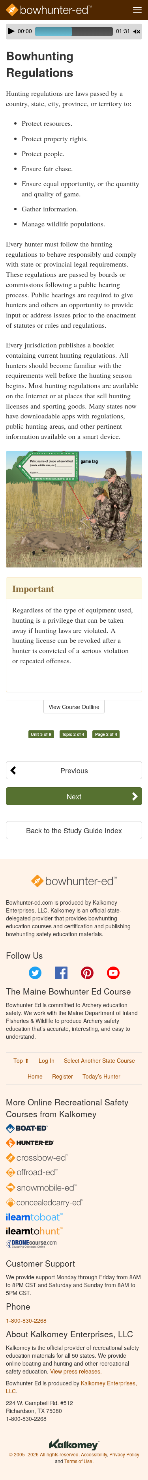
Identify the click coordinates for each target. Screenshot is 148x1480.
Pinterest (87, 973)
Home (35, 1076)
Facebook (61, 973)
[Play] (11, 31)
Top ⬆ (21, 1060)
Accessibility (94, 1454)
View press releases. (76, 1371)
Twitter (35, 973)
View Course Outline (74, 707)
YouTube (113, 973)
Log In (46, 1060)
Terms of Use (78, 1461)
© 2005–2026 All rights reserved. (44, 1454)
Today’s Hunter (101, 1076)
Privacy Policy (124, 1454)
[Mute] (136, 31)
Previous (74, 770)
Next (74, 796)
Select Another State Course (99, 1060)
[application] (74, 31)
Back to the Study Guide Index (74, 830)
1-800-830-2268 (26, 1320)
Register (62, 1076)
